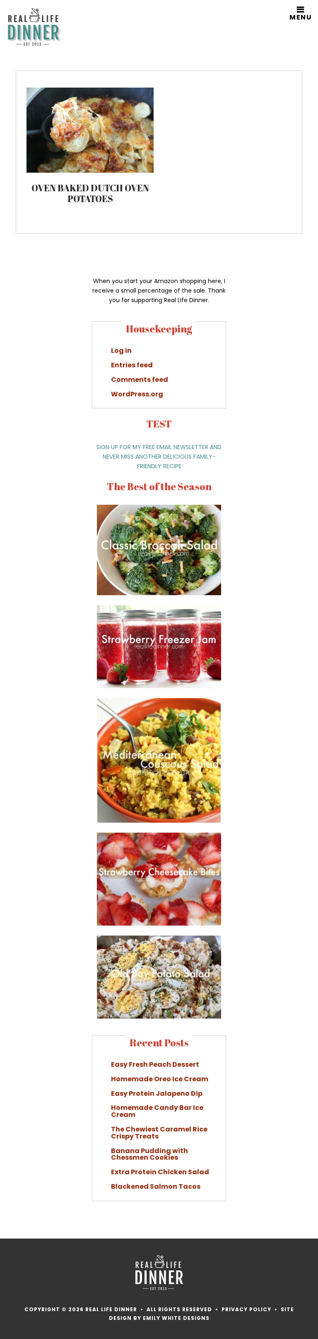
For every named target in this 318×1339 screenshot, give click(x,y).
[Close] (307, 584)
